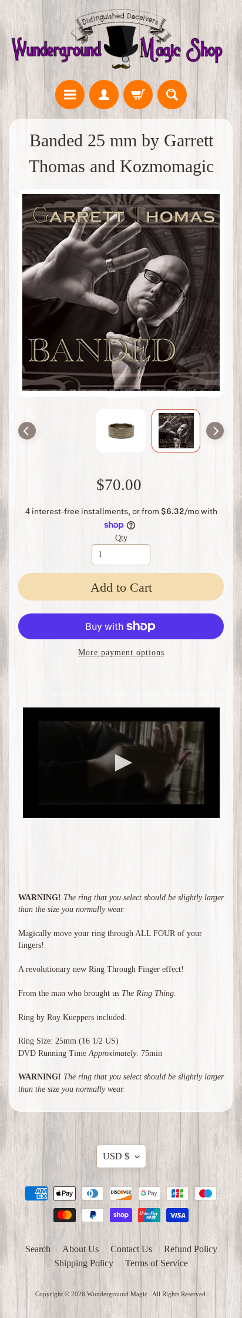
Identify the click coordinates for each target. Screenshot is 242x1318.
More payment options (121, 652)
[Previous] (27, 431)
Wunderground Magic (118, 1293)
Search (38, 1249)
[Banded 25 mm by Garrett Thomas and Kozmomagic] (176, 430)
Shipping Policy (83, 1263)
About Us (80, 1249)
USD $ (116, 1156)
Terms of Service (156, 1263)
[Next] (215, 431)
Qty (121, 538)
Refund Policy (190, 1249)
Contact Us (131, 1249)
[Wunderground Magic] (121, 41)
